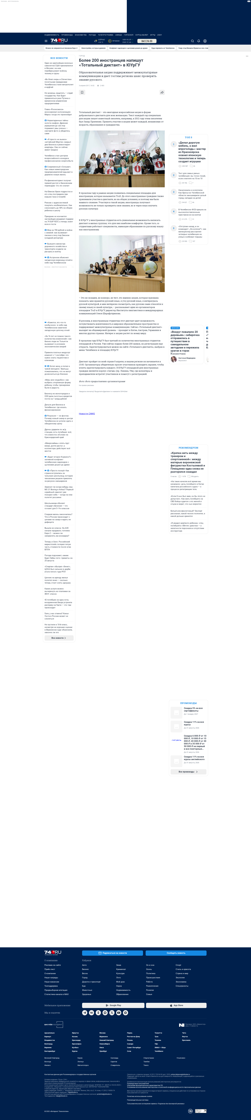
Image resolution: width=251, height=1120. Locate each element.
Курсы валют (142, 35)
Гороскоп (128, 35)
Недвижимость (51, 35)
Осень (149, 969)
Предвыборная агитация (55, 990)
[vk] (91, 1012)
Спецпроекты (182, 986)
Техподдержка (51, 986)
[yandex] (125, 1012)
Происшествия (153, 977)
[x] (112, 1012)
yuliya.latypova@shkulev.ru (180, 1074)
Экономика (181, 982)
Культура (120, 973)
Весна (85, 973)
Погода (92, 35)
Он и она (150, 965)
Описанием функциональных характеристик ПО (145, 1085)
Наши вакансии (51, 982)
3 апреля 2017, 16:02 (86, 86)
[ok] (98, 1012)
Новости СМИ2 (87, 413)
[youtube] (118, 1012)
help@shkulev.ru (61, 1096)
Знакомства (81, 35)
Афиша (118, 35)
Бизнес (85, 969)
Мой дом (120, 982)
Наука (119, 986)
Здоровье (86, 994)
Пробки (114, 41)
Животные (87, 990)
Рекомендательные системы (137, 1100)
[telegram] (84, 1012)
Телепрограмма (105, 35)
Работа (149, 982)
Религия (150, 990)
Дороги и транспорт (91, 982)
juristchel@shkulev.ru (104, 1094)
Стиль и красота (183, 969)
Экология (180, 977)
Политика (150, 973)
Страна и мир (182, 973)
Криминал (121, 969)
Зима (118, 965)
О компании (50, 973)
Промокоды (67, 35)
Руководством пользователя (138, 1084)
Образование (122, 994)
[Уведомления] (199, 41)
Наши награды (51, 977)
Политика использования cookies (139, 1096)
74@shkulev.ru (72, 1092)
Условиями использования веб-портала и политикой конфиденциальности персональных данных (164, 1087)
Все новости (59, 58)
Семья (149, 994)
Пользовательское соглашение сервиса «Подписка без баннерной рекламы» (156, 1104)
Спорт (178, 965)
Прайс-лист (49, 969)
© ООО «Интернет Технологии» (56, 1111)
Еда (83, 986)
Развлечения (152, 986)
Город (84, 977)
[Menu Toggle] (46, 41)
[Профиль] (205, 41)
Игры (152, 35)
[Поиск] (192, 41)
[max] (105, 1012)
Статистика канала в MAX (56, 994)
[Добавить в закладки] (82, 92)
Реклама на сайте (52, 965)
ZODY (159, 35)
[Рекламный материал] (146, 41)
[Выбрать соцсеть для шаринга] (162, 92)
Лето (118, 977)
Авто (84, 965)
